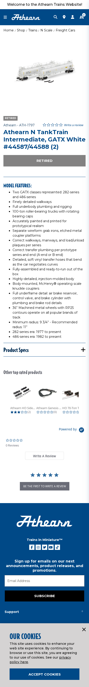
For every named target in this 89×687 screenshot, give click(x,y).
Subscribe (44, 596)
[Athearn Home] (26, 17)
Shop (21, 30)
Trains (32, 30)
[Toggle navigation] (7, 17)
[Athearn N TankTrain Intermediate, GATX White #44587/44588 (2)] (44, 72)
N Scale (46, 30)
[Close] (83, 629)
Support (12, 612)
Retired (44, 160)
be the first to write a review (44, 486)
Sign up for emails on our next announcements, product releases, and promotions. (44, 566)
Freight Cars (65, 30)
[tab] (44, 456)
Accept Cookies (45, 674)
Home (8, 30)
